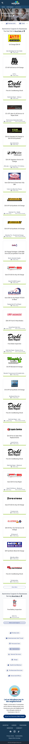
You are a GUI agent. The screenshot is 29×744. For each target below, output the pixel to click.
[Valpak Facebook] (10, 731)
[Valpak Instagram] (14, 731)
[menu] (2, 3)
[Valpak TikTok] (18, 731)
